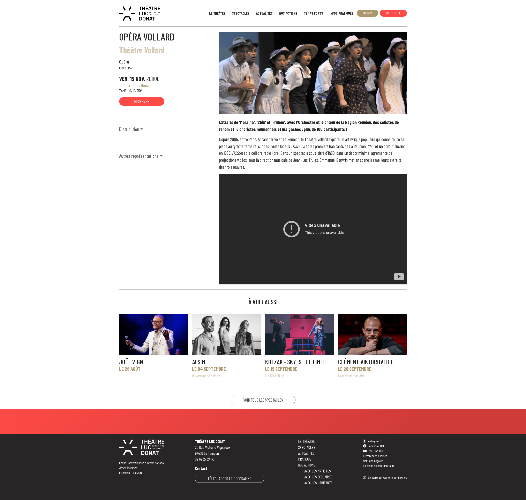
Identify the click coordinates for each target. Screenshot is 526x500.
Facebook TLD (376, 446)
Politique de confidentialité (378, 466)
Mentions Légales (373, 461)
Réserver (141, 101)
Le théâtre (306, 441)
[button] (166, 129)
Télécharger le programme (229, 478)
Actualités (264, 13)
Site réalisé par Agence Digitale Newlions (387, 477)
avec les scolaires (318, 477)
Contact (201, 468)
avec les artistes (317, 471)
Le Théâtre (217, 13)
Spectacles (240, 13)
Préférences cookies (375, 456)
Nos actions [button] (288, 13)
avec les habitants (318, 482)
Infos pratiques (341, 13)
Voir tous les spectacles (263, 399)
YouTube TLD (375, 451)
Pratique (304, 459)
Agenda (367, 13)
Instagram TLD (376, 441)
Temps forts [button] (313, 13)
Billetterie (393, 13)
